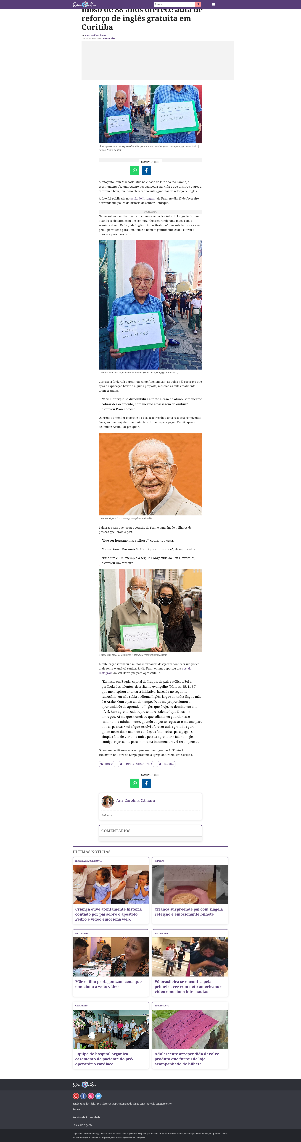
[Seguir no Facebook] (83, 1096)
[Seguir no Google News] (76, 1096)
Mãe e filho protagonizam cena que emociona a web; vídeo (108, 984)
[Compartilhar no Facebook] (146, 170)
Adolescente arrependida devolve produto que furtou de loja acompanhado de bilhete (187, 1058)
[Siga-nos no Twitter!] (98, 1096)
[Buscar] (198, 4)
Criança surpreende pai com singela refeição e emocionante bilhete (189, 912)
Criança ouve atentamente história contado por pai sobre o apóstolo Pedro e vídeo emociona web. (108, 914)
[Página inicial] (111, 4)
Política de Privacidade (86, 1117)
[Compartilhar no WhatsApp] (134, 170)
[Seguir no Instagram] (91, 1096)
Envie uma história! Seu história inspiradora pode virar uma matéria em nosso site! (122, 1103)
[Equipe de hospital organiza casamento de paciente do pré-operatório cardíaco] (111, 1029)
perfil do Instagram (143, 198)
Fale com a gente (83, 1125)
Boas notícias (109, 38)
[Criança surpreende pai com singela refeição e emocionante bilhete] (190, 884)
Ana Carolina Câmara (95, 35)
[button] (213, 5)
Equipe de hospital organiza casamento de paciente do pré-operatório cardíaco (104, 1058)
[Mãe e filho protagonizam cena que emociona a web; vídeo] (111, 957)
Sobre (76, 1109)
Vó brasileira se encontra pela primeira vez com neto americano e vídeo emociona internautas (188, 986)
